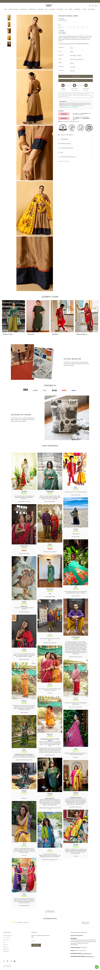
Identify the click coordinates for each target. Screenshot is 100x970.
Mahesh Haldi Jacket (24, 712)
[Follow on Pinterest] (11, 961)
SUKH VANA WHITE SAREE (24, 612)
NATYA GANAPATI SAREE (24, 905)
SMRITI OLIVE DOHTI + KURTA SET (49, 551)
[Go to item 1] (9, 17)
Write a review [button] (85, 923)
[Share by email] (67, 161)
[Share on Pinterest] (66, 161)
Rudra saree (76, 856)
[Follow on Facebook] (4, 961)
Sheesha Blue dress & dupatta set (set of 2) (50, 859)
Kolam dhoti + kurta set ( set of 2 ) (75, 707)
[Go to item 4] (9, 37)
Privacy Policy (6, 940)
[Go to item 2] (9, 24)
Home (5, 9)
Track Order (91, 9)
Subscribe (36, 945)
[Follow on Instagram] (7, 961)
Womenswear (32, 9)
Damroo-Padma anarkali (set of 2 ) (75, 807)
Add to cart (75, 76)
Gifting (84, 9)
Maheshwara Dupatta (75, 536)
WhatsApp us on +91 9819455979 (71, 107)
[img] (24, 494)
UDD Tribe (5, 944)
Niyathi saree (24, 798)
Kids (46, 9)
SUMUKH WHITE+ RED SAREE (24, 501)
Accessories (77, 9)
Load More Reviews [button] (50, 911)
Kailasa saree (50, 693)
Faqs (4, 942)
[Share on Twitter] (64, 161)
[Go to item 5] (9, 44)
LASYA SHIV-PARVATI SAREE (50, 501)
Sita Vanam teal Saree (76, 595)
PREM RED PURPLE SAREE (24, 553)
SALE (66, 9)
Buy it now (75, 80)
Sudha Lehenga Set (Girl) (75, 494)
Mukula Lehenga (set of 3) (50, 755)
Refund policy (6, 951)
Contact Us (5, 946)
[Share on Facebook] (62, 161)
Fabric (70, 9)
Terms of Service (6, 937)
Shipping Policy (6, 949)
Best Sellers (60, 9)
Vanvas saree (24, 855)
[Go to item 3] (9, 31)
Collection (52, 9)
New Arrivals (23, 9)
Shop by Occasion (13, 9)
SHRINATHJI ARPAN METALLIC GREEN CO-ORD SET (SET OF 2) (50, 808)
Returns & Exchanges (7, 935)
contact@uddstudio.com (87, 953)
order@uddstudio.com (89, 956)
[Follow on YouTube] (14, 961)
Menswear (40, 9)
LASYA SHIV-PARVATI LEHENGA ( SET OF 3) (24, 760)
